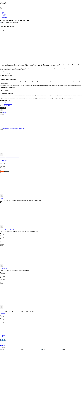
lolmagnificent (4, 112)
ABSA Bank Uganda (3, 198)
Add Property (3, 335)
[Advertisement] (25, 46)
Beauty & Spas (2, 244)
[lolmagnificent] (1, 155)
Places (3, 12)
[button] (3, 160)
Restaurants (1, 129)
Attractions (1, 283)
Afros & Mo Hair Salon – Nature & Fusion (7, 268)
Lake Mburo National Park (8, 105)
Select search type (2, 2)
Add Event (4, 15)
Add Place (4, 14)
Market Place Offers (4, 17)
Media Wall (3, 18)
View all (1, 324)
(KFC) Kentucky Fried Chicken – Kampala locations (9, 157)
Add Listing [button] (3, 13)
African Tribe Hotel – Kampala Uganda (7, 229)
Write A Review (4, 16)
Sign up (3, 10)
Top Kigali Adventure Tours (8, 104)
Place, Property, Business (3, 3)
